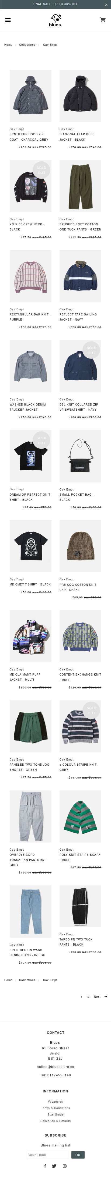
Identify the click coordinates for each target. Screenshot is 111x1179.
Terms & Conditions (55, 1108)
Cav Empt (17, 129)
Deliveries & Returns (55, 1121)
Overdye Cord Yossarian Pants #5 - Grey (28, 860)
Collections (27, 45)
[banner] (55, 20)
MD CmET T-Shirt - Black (30, 584)
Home (8, 45)
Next (98, 997)
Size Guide (55, 1114)
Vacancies (55, 1101)
